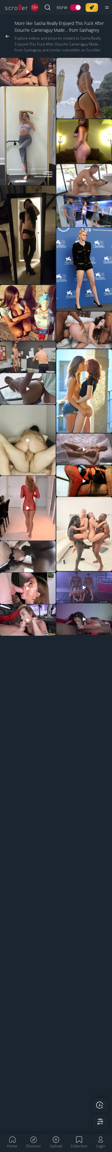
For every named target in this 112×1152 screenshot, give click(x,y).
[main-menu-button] (107, 7)
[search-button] (47, 7)
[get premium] (92, 7)
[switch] (69, 7)
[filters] (100, 1121)
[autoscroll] (100, 1105)
